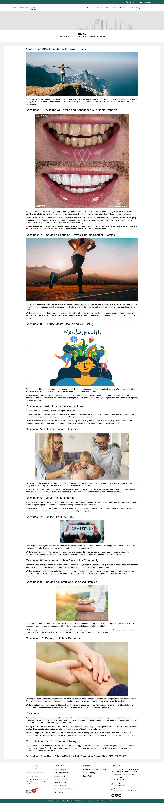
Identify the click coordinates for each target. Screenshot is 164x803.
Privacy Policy (97, 801)
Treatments (98, 8)
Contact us (146, 8)
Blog (138, 8)
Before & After (118, 8)
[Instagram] (116, 795)
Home (89, 8)
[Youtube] (119, 795)
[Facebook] (112, 795)
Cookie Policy (109, 801)
